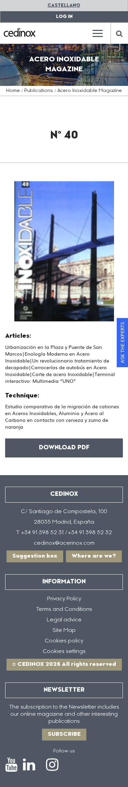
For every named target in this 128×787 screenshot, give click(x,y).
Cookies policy (64, 641)
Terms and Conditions (64, 609)
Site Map (64, 630)
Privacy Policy (64, 599)
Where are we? (94, 556)
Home (13, 91)
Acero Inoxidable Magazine (89, 91)
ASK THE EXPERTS (122, 342)
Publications (38, 91)
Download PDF (64, 448)
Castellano (63, 5)
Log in (64, 17)
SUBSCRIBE (64, 734)
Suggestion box (34, 556)
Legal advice (64, 620)
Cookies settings (64, 651)
